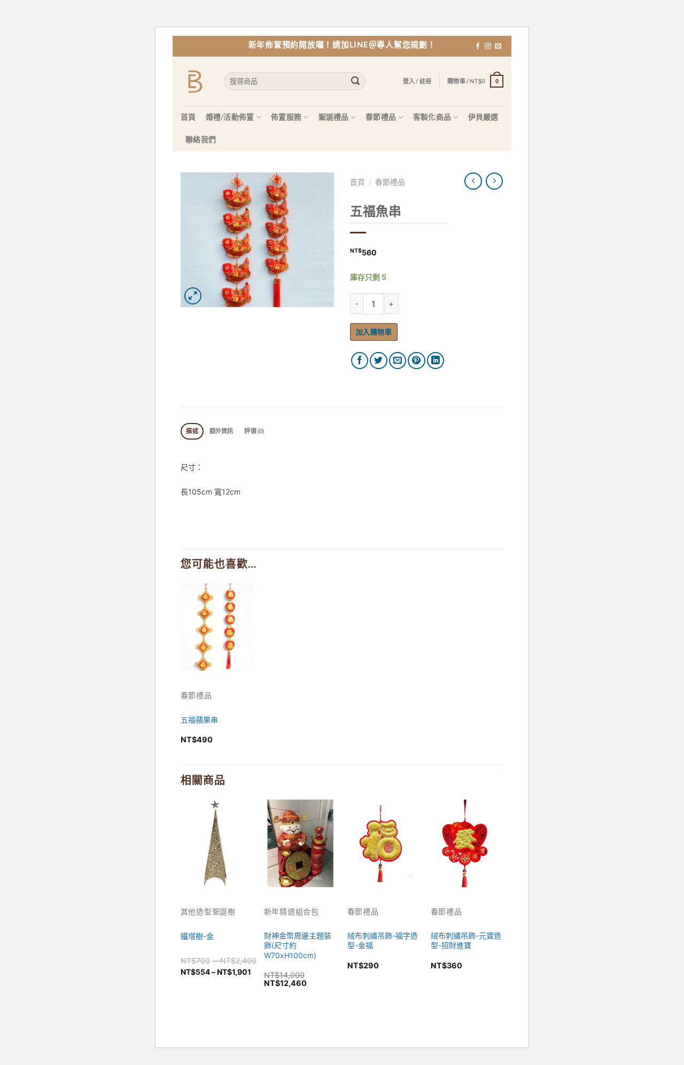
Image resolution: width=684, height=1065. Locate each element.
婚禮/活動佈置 (230, 116)
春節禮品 (381, 116)
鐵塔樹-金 (197, 936)
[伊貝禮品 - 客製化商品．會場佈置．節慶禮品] (194, 81)
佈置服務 (286, 116)
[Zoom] (193, 296)
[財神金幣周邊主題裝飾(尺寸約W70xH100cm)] (300, 843)
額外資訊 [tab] (221, 430)
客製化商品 (432, 116)
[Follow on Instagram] (488, 46)
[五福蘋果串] (217, 626)
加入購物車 (374, 331)
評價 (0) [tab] (254, 430)
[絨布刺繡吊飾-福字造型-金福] (383, 843)
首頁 (188, 116)
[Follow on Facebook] (478, 46)
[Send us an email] (498, 46)
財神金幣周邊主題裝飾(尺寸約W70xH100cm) (297, 945)
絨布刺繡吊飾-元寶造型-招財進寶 (466, 940)
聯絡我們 (200, 139)
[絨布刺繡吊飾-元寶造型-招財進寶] (467, 843)
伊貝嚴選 (483, 116)
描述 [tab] (192, 430)
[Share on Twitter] (378, 361)
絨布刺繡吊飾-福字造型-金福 (382, 940)
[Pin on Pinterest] (416, 361)
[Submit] (356, 81)
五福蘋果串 (199, 719)
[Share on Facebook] (360, 361)
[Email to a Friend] (398, 361)
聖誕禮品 (333, 116)
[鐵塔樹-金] (217, 843)
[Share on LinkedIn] (436, 361)
